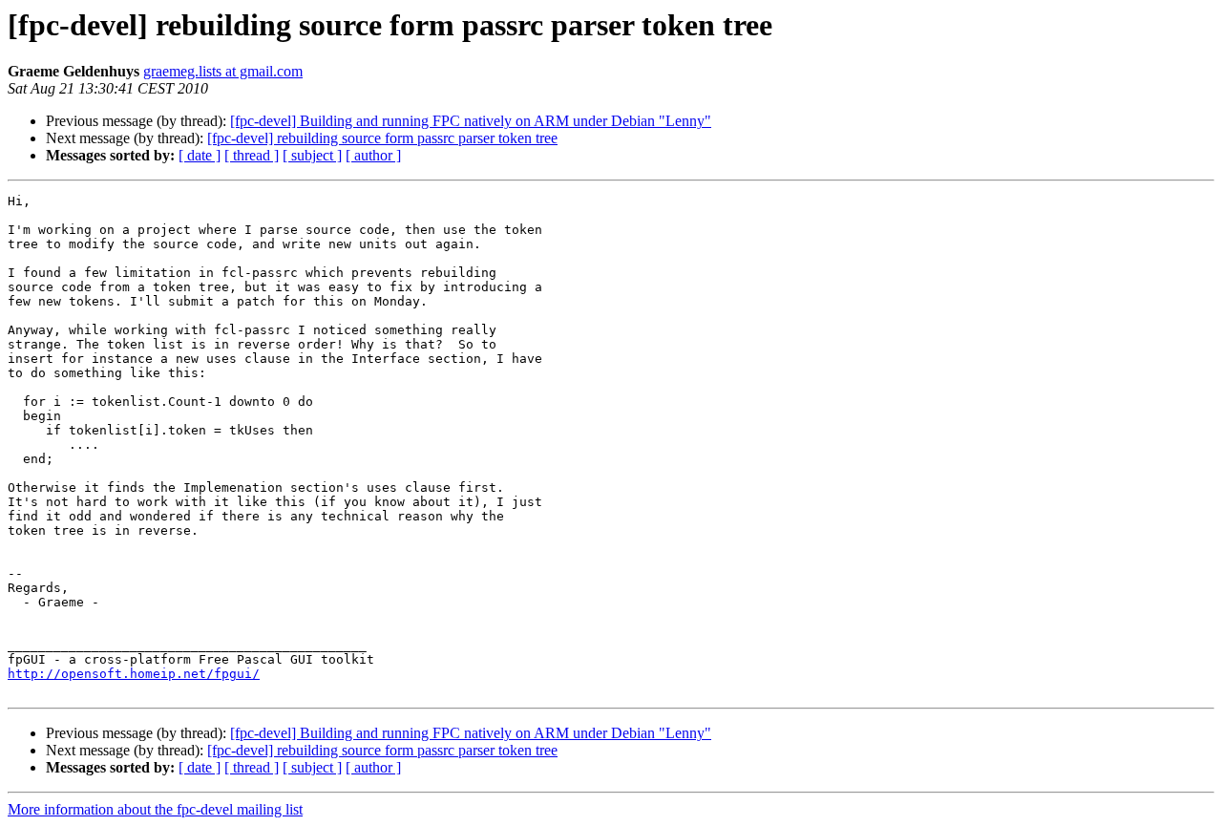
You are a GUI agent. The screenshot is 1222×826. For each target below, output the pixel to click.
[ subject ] (312, 155)
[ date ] (200, 155)
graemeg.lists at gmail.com (223, 71)
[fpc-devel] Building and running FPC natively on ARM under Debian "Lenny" (470, 121)
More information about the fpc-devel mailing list (155, 809)
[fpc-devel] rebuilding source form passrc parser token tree (382, 138)
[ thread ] (251, 155)
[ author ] (373, 155)
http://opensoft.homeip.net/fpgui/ (134, 674)
